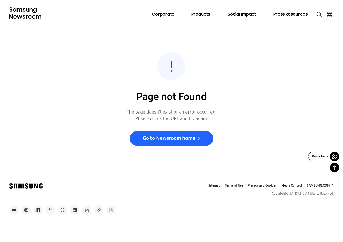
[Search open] (319, 14)
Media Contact (291, 185)
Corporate (163, 14)
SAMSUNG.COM (318, 185)
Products (200, 14)
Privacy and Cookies (262, 185)
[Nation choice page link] (329, 14)
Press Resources (290, 14)
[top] (334, 167)
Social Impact (242, 14)
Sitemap (214, 185)
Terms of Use (234, 185)
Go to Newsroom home (169, 138)
